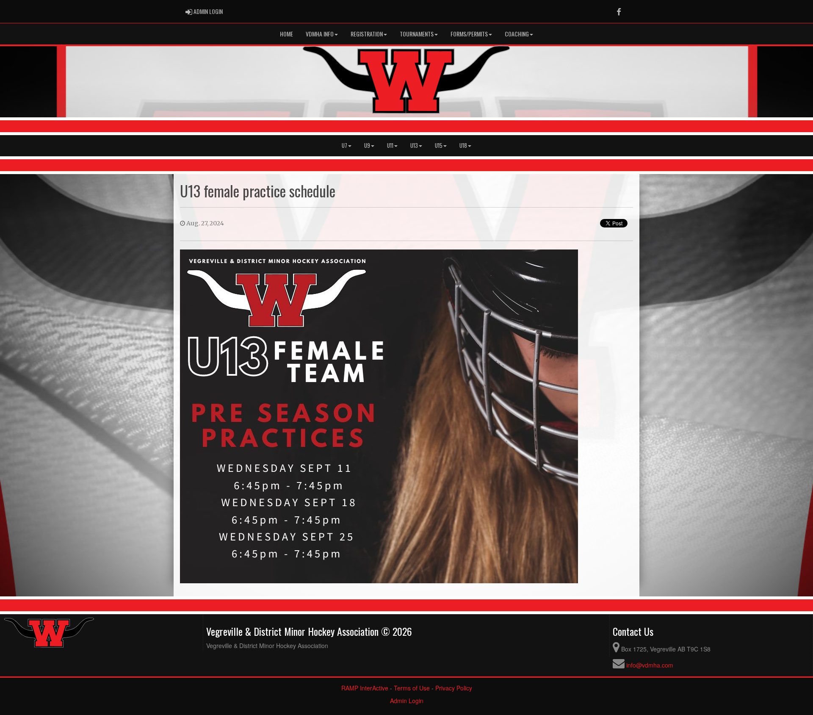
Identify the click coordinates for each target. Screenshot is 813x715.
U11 (390, 145)
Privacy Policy (453, 688)
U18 (463, 145)
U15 (438, 145)
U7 (344, 145)
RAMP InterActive (364, 688)
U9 (367, 145)
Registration (367, 33)
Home (286, 33)
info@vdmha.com (649, 665)
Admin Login (406, 700)
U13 (414, 145)
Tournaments (417, 33)
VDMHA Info (320, 33)
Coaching (517, 33)
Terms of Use (412, 688)
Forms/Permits (469, 33)
